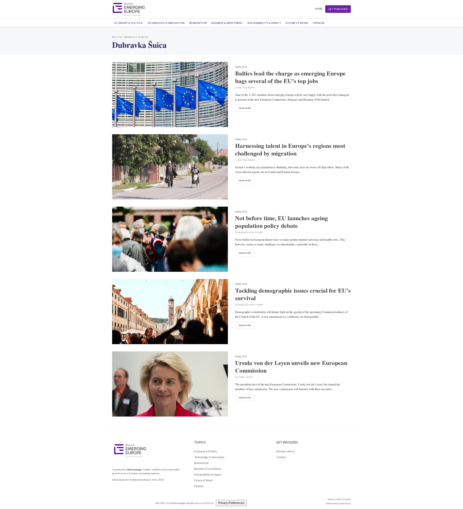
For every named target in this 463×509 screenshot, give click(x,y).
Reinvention (198, 22)
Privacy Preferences (231, 502)
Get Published (338, 8)
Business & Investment (227, 22)
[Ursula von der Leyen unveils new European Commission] (170, 383)
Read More (245, 108)
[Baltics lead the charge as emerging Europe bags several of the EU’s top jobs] (170, 94)
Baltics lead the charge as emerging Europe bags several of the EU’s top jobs (290, 77)
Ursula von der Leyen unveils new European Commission (291, 366)
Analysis (241, 67)
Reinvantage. (134, 469)
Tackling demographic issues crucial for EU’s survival (293, 294)
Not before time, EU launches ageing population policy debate (281, 221)
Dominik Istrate (244, 376)
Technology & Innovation (165, 22)
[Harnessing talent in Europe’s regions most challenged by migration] (170, 166)
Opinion (318, 22)
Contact (281, 457)
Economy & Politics (128, 22)
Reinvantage (179, 503)
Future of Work (297, 22)
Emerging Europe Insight (249, 232)
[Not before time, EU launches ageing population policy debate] (170, 238)
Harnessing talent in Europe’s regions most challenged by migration (290, 149)
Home (318, 8)
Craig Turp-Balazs (245, 87)
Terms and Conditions (338, 503)
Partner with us (285, 451)
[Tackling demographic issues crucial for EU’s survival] (170, 311)
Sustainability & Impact (264, 22)
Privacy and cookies (339, 499)
